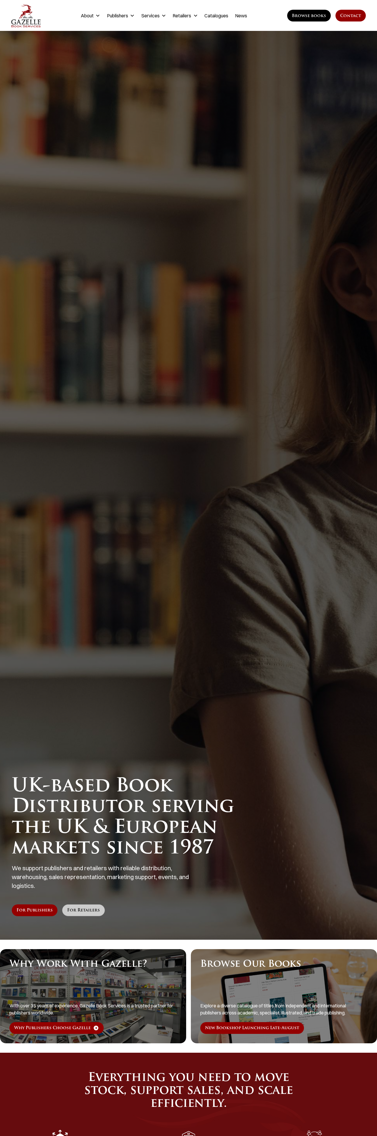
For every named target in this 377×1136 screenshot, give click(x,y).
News (241, 16)
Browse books (309, 16)
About (87, 16)
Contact (350, 16)
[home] (35, 15)
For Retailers (83, 910)
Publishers (117, 16)
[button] (90, 15)
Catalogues (216, 16)
